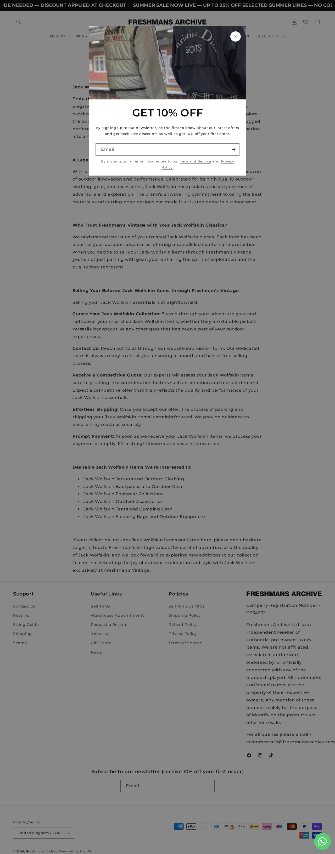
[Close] (235, 36)
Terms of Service (195, 161)
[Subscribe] (233, 149)
